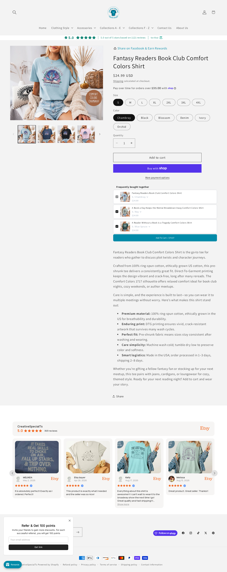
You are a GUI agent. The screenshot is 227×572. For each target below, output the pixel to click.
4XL (198, 102)
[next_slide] (214, 473)
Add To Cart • (165, 237)
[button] (14, 12)
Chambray (124, 118)
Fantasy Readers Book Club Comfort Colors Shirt (157, 193)
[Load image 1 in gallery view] (27, 134)
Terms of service (108, 564)
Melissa (181, 477)
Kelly (127, 477)
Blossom (164, 118)
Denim (184, 118)
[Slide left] (13, 134)
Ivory (202, 118)
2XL (168, 102)
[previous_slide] (12, 473)
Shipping (118, 80)
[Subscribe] (77, 532)
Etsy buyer (79, 477)
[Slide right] (99, 134)
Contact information (151, 564)
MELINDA (27, 477)
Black (145, 118)
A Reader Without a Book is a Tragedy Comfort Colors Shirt (162, 222)
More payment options (157, 177)
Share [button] (120, 396)
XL (154, 102)
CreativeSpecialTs (28, 564)
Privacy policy (88, 564)
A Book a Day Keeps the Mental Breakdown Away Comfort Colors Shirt (168, 207)
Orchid (121, 126)
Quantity (118, 135)
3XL (183, 102)
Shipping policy (129, 564)
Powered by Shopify (48, 564)
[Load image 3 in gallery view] (66, 134)
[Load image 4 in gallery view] (86, 134)
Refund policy (70, 564)
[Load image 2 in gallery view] (46, 134)
